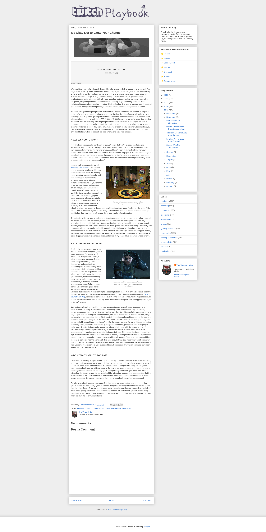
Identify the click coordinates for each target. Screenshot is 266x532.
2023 (166, 95)
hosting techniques (169, 237)
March (169, 178)
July (168, 163)
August (169, 160)
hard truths (106, 408)
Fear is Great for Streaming (173, 121)
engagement (166, 219)
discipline (96, 408)
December (171, 113)
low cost (164, 247)
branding (88, 408)
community (166, 210)
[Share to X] (116, 404)
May (168, 171)
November (171, 117)
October (170, 152)
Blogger (147, 526)
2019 (166, 110)
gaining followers (168, 228)
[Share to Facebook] (119, 404)
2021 (166, 102)
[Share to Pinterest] (122, 404)
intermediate (116, 408)
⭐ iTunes (165, 54)
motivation (126, 408)
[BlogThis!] (114, 404)
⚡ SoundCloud (168, 63)
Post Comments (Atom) (117, 510)
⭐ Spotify (165, 58)
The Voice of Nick (184, 265)
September (171, 156)
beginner (80, 408)
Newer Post (76, 500)
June (168, 167)
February (170, 182)
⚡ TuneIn (165, 76)
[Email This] (111, 404)
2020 (166, 106)
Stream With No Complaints (173, 146)
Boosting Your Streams (80, 168)
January (170, 186)
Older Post (147, 500)
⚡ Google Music (168, 81)
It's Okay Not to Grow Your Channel (175, 140)
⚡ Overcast (166, 72)
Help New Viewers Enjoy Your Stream (176, 134)
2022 (166, 99)
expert (164, 224)
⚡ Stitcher (166, 67)
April (168, 175)
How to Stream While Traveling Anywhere (175, 128)
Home (112, 500)
